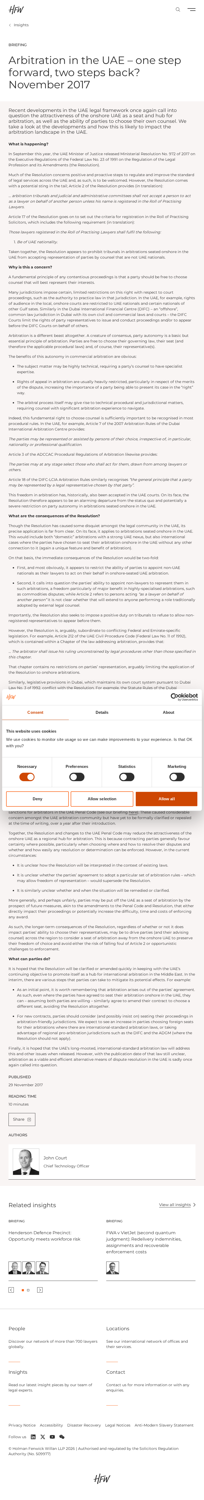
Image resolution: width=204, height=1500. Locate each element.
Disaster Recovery (84, 1425)
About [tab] (169, 712)
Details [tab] (102, 712)
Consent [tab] (35, 712)
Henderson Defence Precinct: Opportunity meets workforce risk (44, 1236)
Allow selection (102, 799)
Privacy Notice (22, 1425)
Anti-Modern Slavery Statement (164, 1425)
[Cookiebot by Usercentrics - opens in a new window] (174, 697)
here (133, 812)
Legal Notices (117, 1425)
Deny (37, 799)
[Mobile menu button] (192, 9)
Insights (21, 25)
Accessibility (51, 1425)
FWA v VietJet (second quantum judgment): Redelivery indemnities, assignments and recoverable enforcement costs (143, 1242)
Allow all (167, 799)
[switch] (76, 777)
